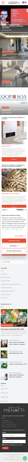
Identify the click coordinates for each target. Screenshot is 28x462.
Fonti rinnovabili (5, 277)
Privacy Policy (19, 445)
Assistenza (4, 274)
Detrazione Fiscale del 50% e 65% (12, 329)
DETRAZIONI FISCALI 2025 (16, 353)
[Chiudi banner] (25, 209)
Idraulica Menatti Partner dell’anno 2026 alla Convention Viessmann (12, 26)
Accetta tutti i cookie (14, 240)
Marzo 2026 (4, 401)
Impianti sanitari (6, 146)
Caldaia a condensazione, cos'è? (18, 364)
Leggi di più (14, 159)
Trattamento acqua (6, 288)
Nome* (4, 432)
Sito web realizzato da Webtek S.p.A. (14, 459)
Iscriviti (5, 448)
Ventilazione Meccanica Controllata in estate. (14, 54)
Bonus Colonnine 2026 (7, 83)
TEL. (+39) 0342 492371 (11, 424)
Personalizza (13, 245)
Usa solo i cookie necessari (14, 250)
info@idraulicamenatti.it (10, 426)
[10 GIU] (14, 132)
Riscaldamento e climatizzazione (11, 193)
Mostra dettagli (19, 235)
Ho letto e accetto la (9, 445)
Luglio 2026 (4, 388)
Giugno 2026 (4, 393)
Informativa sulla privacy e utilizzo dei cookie (14, 458)
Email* (4, 438)
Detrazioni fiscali (5, 294)
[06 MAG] (14, 180)
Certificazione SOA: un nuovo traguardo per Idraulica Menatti (12, 110)
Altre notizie (4, 298)
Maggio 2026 (4, 397)
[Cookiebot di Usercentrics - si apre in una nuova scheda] (17, 210)
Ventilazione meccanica (7, 291)
